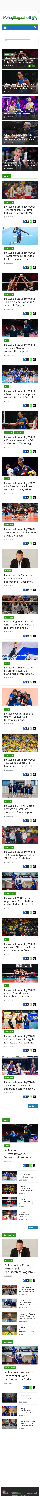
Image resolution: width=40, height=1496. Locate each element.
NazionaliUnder (10, 893)
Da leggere (8, 432)
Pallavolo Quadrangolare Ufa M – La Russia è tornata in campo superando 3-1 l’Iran (18, 716)
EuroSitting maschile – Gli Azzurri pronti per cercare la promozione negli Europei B (19, 624)
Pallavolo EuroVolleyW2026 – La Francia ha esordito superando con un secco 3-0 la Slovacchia (20, 1085)
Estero (7, 479)
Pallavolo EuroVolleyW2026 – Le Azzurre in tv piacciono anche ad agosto (20, 532)
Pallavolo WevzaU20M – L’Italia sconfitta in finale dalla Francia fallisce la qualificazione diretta (27, 1423)
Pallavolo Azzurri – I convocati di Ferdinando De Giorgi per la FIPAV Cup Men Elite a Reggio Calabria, (27, 1397)
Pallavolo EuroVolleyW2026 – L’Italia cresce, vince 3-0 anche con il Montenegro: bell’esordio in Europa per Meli (19, 86)
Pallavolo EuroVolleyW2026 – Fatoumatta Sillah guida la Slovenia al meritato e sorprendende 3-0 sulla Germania (20, 256)
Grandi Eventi (9, 54)
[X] (27, 221)
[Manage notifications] (4, 1492)
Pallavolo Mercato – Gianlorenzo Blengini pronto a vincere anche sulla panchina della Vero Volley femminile (19, 163)
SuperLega (8, 571)
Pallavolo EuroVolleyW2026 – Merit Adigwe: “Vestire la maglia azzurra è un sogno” (27, 1410)
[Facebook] (24, 221)
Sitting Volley (9, 617)
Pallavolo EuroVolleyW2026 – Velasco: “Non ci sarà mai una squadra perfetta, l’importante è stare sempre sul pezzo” (20, 947)
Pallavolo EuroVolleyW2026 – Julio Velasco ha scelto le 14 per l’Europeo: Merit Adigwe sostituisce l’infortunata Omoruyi (20, 137)
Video (7, 340)
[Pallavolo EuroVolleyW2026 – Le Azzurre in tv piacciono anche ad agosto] (20, 512)
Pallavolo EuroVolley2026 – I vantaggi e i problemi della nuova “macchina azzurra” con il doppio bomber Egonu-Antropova (19, 111)
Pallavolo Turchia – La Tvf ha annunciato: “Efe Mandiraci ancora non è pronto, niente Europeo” (18, 670)
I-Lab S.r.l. (19, 1493)
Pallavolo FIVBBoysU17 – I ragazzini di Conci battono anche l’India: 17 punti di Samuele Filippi (19, 901)
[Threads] (34, 221)
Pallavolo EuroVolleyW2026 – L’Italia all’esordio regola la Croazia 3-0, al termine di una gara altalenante (20, 1039)
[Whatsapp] (31, 221)
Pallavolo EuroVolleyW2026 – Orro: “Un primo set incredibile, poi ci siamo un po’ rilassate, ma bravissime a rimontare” (20, 993)
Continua (32, 1106)
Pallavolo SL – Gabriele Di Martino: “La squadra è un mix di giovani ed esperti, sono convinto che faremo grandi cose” (27, 1329)
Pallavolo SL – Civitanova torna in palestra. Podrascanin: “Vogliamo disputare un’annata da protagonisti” (18, 578)
